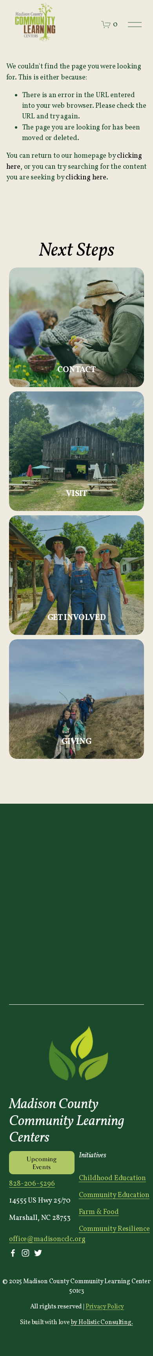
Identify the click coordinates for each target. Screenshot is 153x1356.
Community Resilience (114, 1229)
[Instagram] (25, 1253)
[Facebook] (13, 1253)
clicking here (86, 178)
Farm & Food (99, 1212)
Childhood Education (112, 1178)
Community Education (114, 1195)
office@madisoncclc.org (47, 1239)
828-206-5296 (32, 1184)
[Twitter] (38, 1253)
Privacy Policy (105, 1306)
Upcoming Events (41, 1163)
